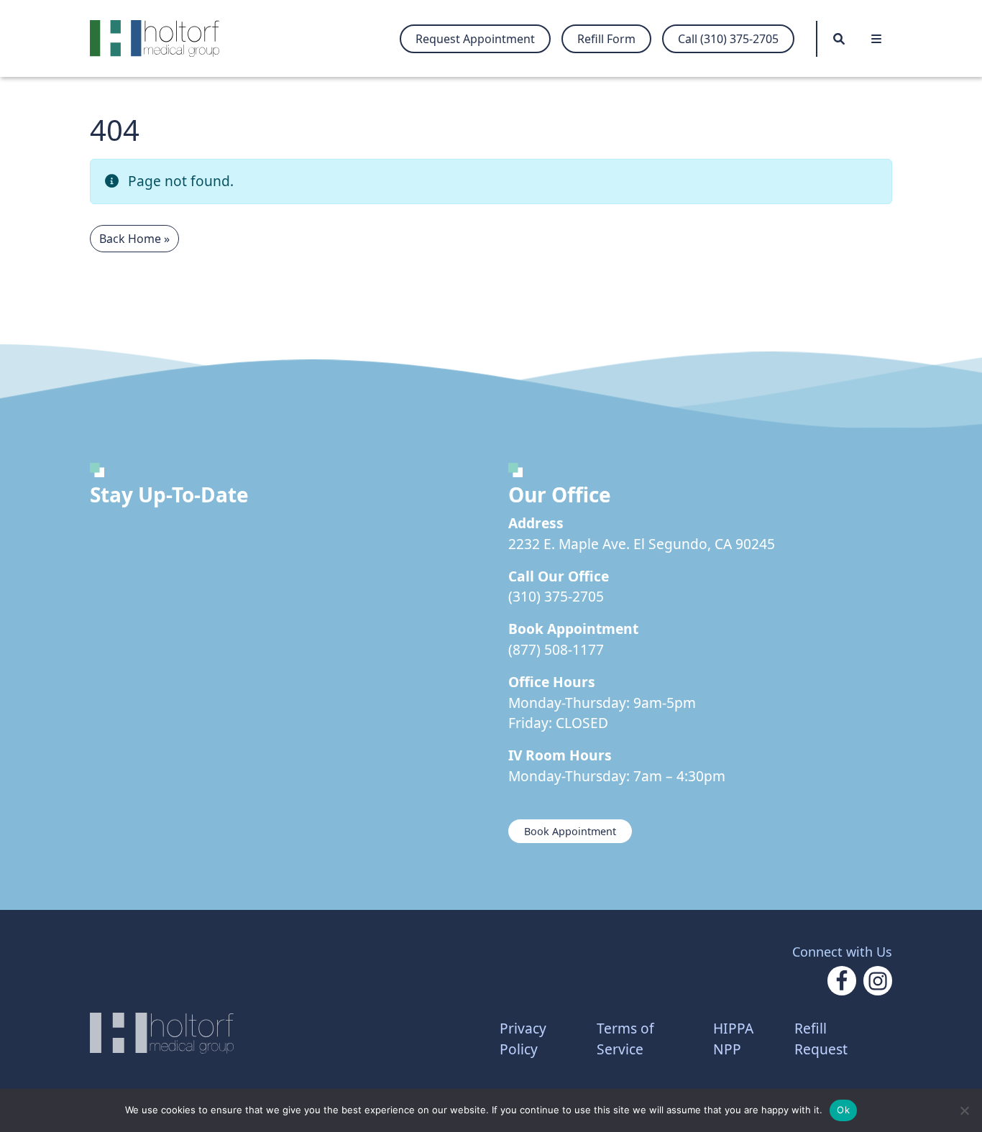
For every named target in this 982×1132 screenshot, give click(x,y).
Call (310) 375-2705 (728, 39)
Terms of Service (625, 1038)
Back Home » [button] (134, 239)
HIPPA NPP (733, 1038)
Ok (843, 1109)
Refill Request (821, 1038)
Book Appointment (570, 831)
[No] (964, 1110)
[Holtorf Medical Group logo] (162, 38)
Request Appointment (475, 39)
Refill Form (606, 39)
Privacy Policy (523, 1038)
